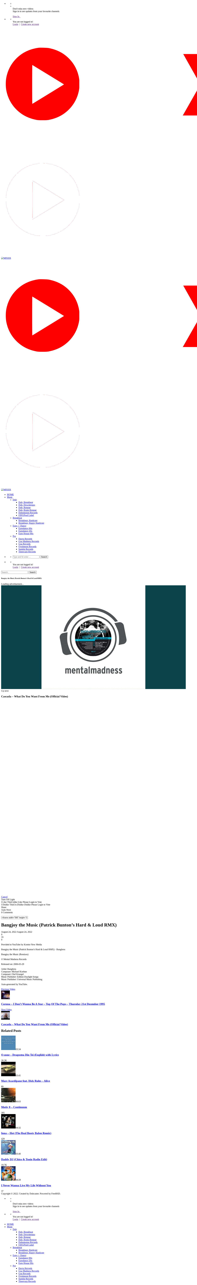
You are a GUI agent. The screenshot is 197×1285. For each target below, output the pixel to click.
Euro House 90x (25, 533)
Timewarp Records (27, 551)
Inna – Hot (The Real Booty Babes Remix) (26, 1133)
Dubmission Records (27, 512)
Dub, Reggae (24, 507)
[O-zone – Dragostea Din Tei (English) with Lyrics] (8, 1049)
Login (15, 24)
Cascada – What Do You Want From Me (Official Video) (34, 1024)
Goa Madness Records (28, 541)
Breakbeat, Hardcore (27, 520)
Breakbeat (17, 518)
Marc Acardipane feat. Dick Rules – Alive (25, 1080)
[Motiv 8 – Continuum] (8, 1101)
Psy (14, 536)
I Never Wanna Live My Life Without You (26, 1185)
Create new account (30, 24)
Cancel (4, 897)
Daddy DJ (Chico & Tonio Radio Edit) (24, 1159)
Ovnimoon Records (27, 546)
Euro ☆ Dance (19, 526)
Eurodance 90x (25, 528)
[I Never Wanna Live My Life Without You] (8, 1180)
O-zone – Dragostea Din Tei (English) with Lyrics (30, 1054)
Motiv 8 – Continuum (14, 1107)
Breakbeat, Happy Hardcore (31, 523)
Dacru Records (25, 539)
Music (10, 497)
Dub (15, 500)
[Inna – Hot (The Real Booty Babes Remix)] (8, 1127)
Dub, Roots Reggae (27, 510)
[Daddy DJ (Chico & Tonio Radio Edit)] (8, 1154)
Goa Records (24, 544)
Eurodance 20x (25, 531)
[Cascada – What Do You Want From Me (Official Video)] (5, 1019)
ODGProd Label (26, 515)
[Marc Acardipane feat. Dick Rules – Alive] (8, 1075)
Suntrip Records (25, 549)
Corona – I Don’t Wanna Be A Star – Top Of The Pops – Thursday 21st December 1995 (53, 1004)
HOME (10, 494)
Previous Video (8, 989)
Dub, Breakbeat (25, 502)
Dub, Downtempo (26, 505)
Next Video (6, 1009)
